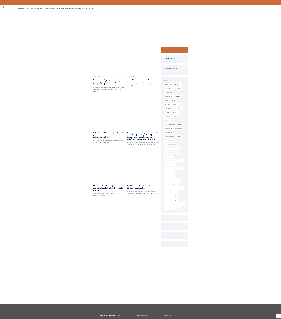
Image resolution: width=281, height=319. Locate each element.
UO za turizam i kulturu (170, 176)
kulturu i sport (168, 116)
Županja (178, 207)
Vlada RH (167, 192)
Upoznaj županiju (23, 8)
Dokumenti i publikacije (69, 8)
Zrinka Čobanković (169, 207)
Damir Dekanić (177, 84)
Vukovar (174, 192)
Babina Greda (168, 84)
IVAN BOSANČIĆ (169, 108)
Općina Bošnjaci (168, 128)
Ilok (180, 104)
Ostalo (104, 76)
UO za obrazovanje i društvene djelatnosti (173, 168)
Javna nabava (82, 8)
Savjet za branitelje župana (170, 144)
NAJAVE (167, 72)
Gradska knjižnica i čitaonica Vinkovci (173, 96)
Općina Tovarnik (168, 132)
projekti (178, 136)
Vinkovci (180, 188)
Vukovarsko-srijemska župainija (171, 196)
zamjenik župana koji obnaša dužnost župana (174, 203)
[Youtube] (277, 2)
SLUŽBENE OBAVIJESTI (171, 68)
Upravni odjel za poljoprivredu (171, 184)
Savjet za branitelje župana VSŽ (171, 148)
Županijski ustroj (37, 8)
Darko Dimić (167, 88)
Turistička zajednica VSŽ (170, 160)
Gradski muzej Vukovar (170, 100)
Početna (131, 23)
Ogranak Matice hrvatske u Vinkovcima (173, 124)
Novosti (90, 8)
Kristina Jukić (176, 112)
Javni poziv (167, 112)
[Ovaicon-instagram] (275, 2)
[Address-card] (6, 2)
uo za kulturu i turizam (169, 164)
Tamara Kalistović (168, 156)
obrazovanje (167, 120)
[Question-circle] (3, 2)
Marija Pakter (177, 116)
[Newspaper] (270, 2)
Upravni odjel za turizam (170, 188)
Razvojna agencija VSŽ (170, 140)
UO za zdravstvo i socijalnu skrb (171, 180)
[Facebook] (272, 2)
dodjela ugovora (177, 88)
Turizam (180, 160)
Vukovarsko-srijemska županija (171, 200)
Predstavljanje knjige (169, 136)
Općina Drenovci (178, 128)
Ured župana (106, 183)
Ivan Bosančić (179, 108)
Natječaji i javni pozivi (52, 8)
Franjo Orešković (168, 92)
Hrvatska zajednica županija (170, 104)
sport (166, 152)
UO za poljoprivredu (169, 172)
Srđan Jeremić (173, 152)
